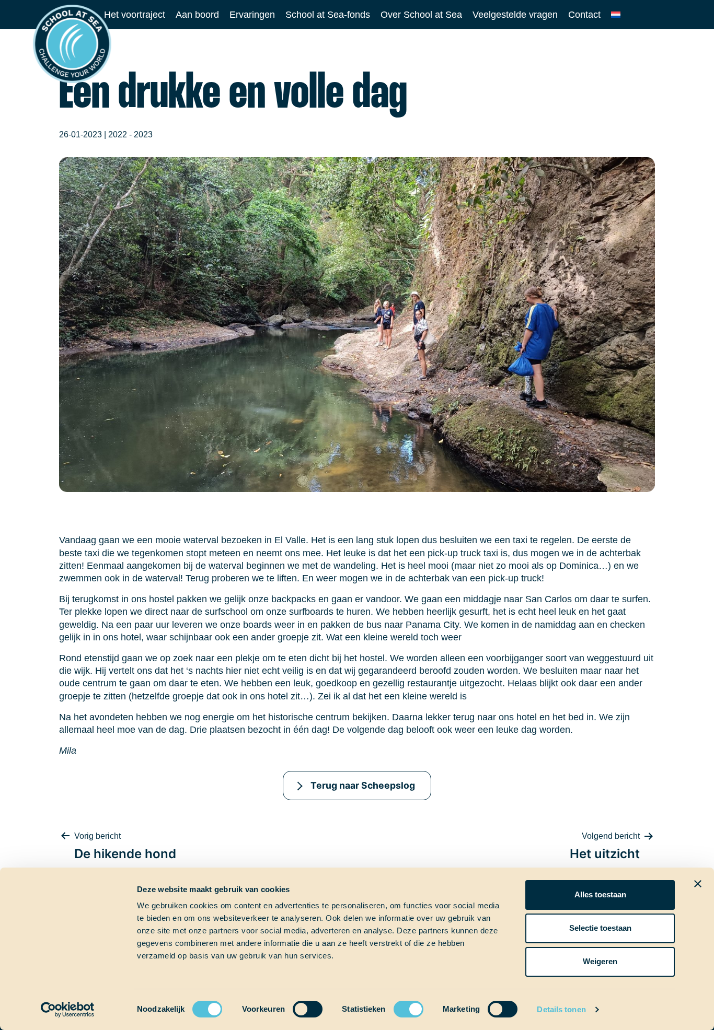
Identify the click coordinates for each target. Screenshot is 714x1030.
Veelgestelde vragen (515, 14)
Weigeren (600, 961)
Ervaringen (252, 14)
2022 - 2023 (130, 134)
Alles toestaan (600, 894)
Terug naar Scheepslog (362, 785)
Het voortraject (134, 14)
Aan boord (197, 14)
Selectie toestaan (600, 927)
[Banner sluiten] (697, 883)
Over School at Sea (421, 14)
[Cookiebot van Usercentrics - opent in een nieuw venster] (67, 1009)
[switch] (298, 1006)
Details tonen (561, 1009)
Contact (584, 14)
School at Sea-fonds (327, 14)
